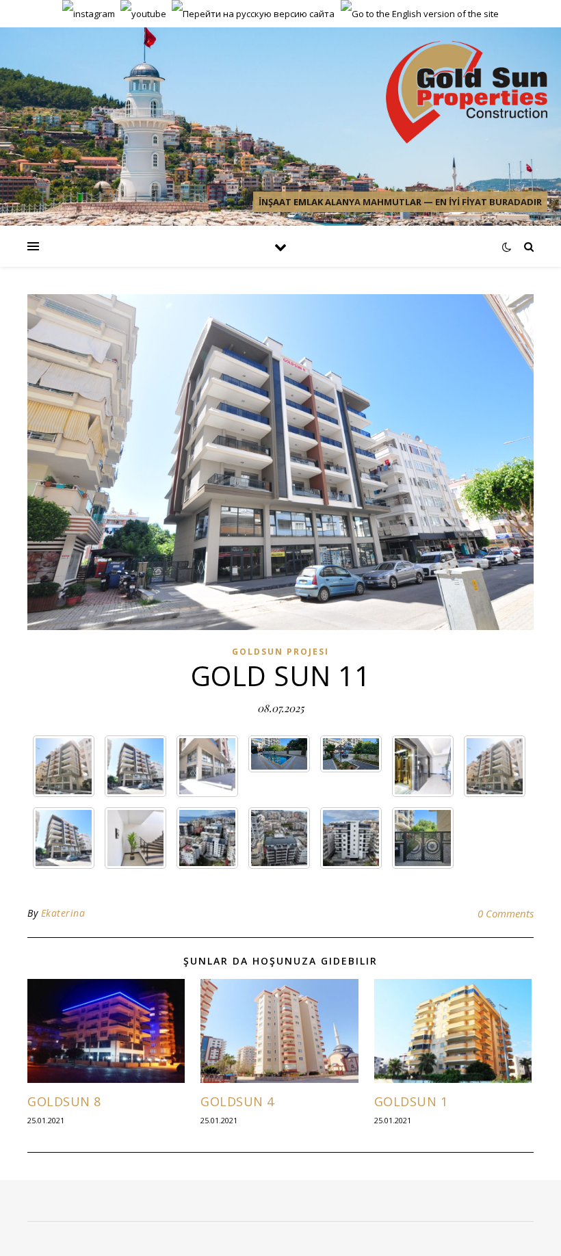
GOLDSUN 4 (237, 1101)
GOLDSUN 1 (411, 1101)
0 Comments (506, 913)
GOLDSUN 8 (64, 1101)
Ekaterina (63, 912)
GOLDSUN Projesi (280, 651)
